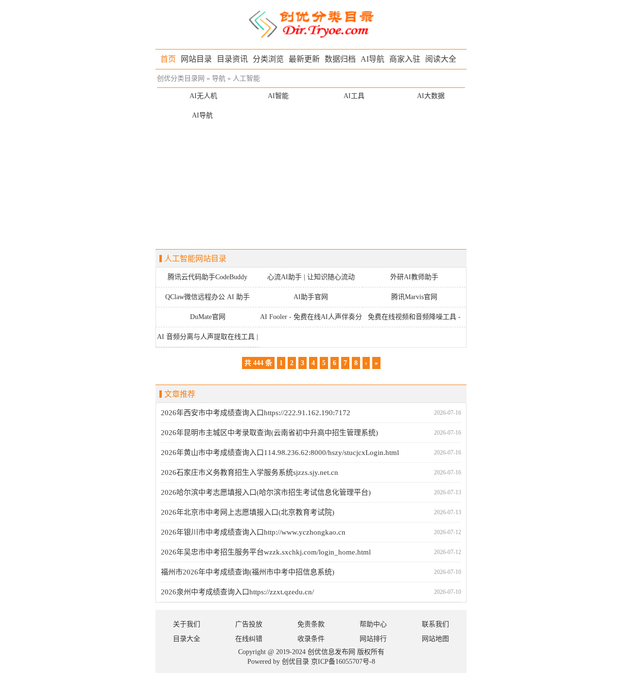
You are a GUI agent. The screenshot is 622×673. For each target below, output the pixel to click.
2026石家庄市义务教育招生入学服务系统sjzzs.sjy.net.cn (249, 472)
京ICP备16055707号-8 (343, 661)
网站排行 (373, 638)
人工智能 (246, 78)
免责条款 (311, 624)
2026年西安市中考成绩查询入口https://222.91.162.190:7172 (255, 413)
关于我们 (186, 624)
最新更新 (304, 59)
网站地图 (435, 638)
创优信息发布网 (331, 652)
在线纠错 (248, 638)
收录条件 (311, 638)
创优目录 (295, 661)
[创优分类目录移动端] (311, 23)
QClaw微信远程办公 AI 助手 (207, 297)
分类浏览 (268, 59)
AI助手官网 (311, 297)
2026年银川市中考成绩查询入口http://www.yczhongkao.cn (253, 532)
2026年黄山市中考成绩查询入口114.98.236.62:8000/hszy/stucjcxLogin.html (280, 452)
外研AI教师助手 (414, 277)
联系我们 (435, 624)
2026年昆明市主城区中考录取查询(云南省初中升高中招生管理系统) (269, 433)
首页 (168, 59)
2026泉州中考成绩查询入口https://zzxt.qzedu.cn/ (237, 592)
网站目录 (196, 59)
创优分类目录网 (181, 78)
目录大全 (186, 638)
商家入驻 (404, 59)
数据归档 (340, 59)
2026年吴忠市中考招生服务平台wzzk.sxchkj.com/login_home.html (266, 552)
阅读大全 (440, 59)
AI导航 (372, 59)
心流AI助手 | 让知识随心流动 (311, 277)
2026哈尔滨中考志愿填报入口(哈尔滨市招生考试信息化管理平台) (266, 492)
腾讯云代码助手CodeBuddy (207, 277)
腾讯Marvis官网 (414, 297)
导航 (218, 78)
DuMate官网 (207, 316)
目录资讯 (232, 59)
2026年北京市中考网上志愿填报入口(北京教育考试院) (247, 512)
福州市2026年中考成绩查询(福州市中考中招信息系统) (247, 572)
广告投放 (248, 624)
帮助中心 (373, 624)
